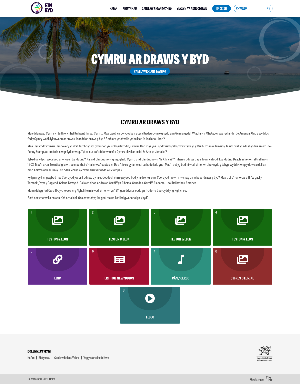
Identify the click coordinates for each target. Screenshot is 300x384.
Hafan (114, 8)
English (221, 8)
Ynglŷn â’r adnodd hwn (192, 8)
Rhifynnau (130, 8)
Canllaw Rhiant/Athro (157, 8)
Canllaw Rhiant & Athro (150, 71)
